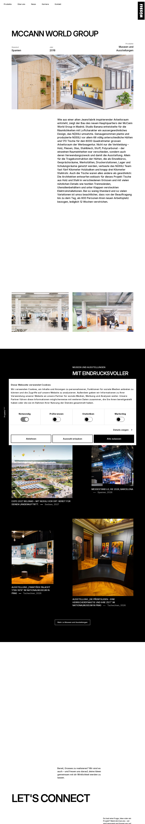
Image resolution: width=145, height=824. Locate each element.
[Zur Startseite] (141, 11)
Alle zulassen (114, 438)
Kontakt (58, 4)
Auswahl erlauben (72, 438)
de (5, 818)
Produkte (8, 4)
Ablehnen (31, 438)
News (33, 4)
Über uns (21, 4)
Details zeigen (121, 429)
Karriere (45, 4)
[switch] (57, 419)
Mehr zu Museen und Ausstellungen (72, 622)
